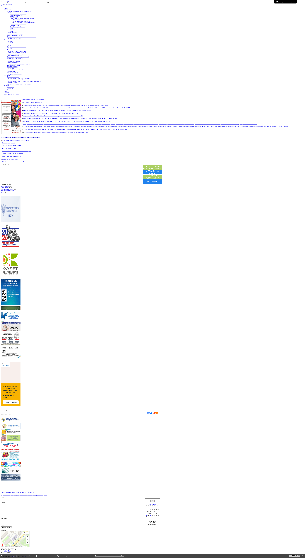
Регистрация (8, 4)
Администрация (5, 186)
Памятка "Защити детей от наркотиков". (13, 153)
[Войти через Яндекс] (154, 413)
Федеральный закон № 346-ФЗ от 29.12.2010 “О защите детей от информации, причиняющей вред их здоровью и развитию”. (57, 110)
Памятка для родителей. (8, 143)
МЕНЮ (3, 5)
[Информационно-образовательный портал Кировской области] (1, 442)
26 (150, 515)
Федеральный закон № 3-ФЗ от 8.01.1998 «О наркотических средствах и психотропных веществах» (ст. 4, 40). (53, 116)
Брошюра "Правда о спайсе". (10, 148)
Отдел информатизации (7, 190)
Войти (2, 4)
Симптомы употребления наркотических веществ (15, 140)
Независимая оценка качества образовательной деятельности (17, 492)
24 (147, 515)
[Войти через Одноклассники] (156, 413)
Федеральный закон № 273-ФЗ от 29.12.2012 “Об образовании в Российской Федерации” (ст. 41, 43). (50, 113)
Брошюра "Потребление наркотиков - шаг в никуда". (16, 151)
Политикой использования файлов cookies (109, 556)
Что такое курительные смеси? (10, 159)
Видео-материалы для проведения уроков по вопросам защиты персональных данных (24, 495)
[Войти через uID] (148, 413)
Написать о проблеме (10, 402)
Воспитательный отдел (7, 189)
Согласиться (295, 556)
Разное (2, 192)
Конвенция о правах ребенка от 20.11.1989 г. (35, 102)
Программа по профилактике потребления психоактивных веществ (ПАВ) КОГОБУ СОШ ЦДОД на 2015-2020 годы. (56, 132)
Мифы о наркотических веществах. (11, 156)
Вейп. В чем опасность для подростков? (13, 161)
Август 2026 (152, 504)
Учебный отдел (5, 187)
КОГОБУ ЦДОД (5, 1)
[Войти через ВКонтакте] (151, 413)
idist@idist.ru (7, 551)
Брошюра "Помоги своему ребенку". (12, 145)
